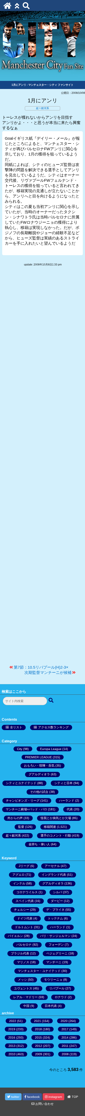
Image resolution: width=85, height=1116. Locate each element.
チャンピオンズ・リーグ (22, 800)
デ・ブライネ (55, 909)
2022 (12, 1021)
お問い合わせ (44, 1104)
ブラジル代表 (20, 953)
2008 (65, 1054)
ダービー (57, 901)
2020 (64, 1021)
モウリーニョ (53, 979)
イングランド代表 (54, 874)
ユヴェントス (23, 988)
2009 (38, 1054)
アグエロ (18, 874)
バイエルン (15, 936)
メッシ (22, 979)
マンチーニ (53, 962)
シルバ (57, 892)
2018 (38, 1029)
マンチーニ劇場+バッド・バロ (26, 809)
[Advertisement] (42, 467)
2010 (11, 1054)
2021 (37, 1021)
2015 (38, 1037)
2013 (11, 1046)
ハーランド (66, 800)
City (19, 749)
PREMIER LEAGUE (38, 757)
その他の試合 (39, 791)
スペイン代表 (24, 901)
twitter (14, 1097)
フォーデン (56, 944)
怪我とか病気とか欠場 (56, 818)
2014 (64, 1037)
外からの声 (15, 818)
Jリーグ (24, 866)
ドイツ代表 (24, 918)
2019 (11, 1029)
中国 (26, 1006)
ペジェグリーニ (57, 953)
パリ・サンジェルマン (55, 936)
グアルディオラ (39, 774)
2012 (38, 1046)
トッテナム (55, 918)
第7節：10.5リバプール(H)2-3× (41, 667)
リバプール (57, 988)
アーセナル (52, 866)
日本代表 (51, 1006)
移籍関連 (50, 826)
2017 (64, 1029)
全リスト (16, 727)
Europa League (50, 749)
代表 (70, 809)
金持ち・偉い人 (39, 844)
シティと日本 (63, 783)
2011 (65, 1046)
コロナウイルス (27, 892)
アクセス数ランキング (53, 727)
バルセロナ (24, 944)
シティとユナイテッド (21, 783)
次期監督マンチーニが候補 (47, 672)
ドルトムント (24, 927)
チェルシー (21, 909)
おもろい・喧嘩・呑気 (39, 765)
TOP (74, 1097)
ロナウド (61, 997)
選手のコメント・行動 (56, 835)
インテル (19, 883)
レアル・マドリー (25, 997)
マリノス (23, 962)
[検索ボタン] (51, 700)
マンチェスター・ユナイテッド (39, 971)
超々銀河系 (42, 108)
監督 (21, 826)
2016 (11, 1037)
